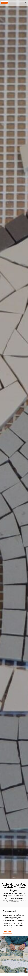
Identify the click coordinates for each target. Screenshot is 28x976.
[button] (25, 3)
